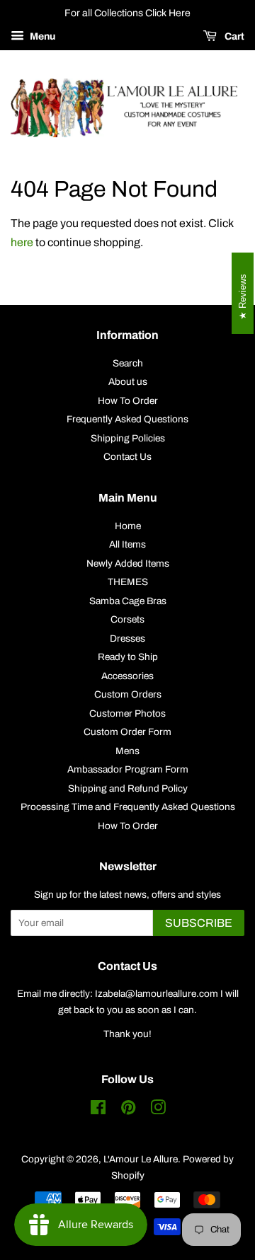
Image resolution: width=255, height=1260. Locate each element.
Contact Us (127, 456)
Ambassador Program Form (127, 769)
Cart (233, 36)
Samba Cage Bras (127, 601)
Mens (127, 751)
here (22, 242)
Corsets (127, 619)
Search (128, 363)
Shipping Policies (128, 438)
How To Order (128, 400)
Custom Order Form (127, 732)
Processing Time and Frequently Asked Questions (128, 807)
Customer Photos (127, 713)
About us (127, 381)
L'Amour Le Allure (140, 1159)
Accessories (127, 676)
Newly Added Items (127, 563)
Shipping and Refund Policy (128, 788)
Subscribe (198, 923)
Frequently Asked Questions (127, 419)
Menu (41, 36)
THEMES (128, 582)
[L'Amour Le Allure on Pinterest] (128, 1110)
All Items (127, 544)
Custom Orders (128, 694)
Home (128, 526)
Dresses (127, 638)
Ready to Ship (128, 657)
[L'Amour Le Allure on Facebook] (98, 1110)
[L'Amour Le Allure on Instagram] (158, 1110)
